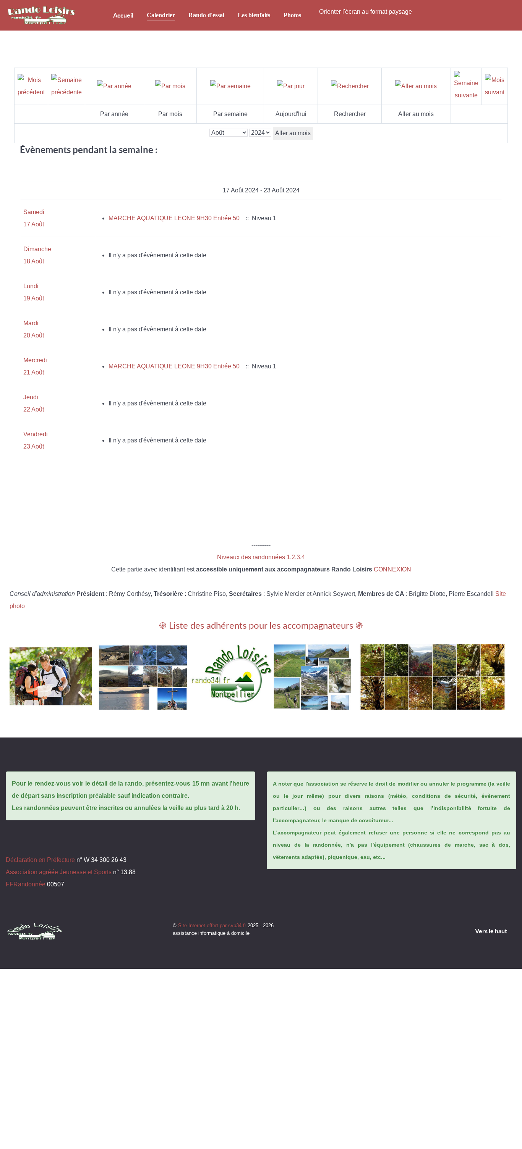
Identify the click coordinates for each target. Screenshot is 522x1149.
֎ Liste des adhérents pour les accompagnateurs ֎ (261, 626)
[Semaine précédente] (66, 85)
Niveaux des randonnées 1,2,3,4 (261, 557)
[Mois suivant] (494, 85)
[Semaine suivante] (466, 85)
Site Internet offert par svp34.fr (213, 925)
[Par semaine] (230, 86)
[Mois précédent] (31, 85)
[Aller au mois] (416, 86)
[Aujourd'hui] (291, 86)
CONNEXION (392, 569)
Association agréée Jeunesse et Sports (59, 872)
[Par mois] (170, 86)
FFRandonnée (25, 884)
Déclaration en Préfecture (40, 860)
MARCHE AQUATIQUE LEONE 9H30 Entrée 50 (174, 218)
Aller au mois (293, 133)
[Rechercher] (350, 86)
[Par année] (114, 86)
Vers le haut (491, 931)
